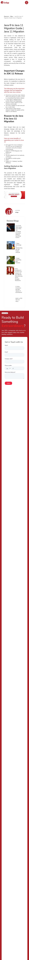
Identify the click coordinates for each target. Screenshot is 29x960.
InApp (16, 212)
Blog (11, 16)
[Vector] (5, 2)
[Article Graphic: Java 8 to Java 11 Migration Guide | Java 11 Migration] (14, 195)
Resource (6, 16)
